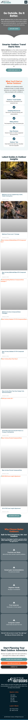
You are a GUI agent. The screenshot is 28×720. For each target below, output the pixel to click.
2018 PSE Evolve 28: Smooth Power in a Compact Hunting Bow (12, 431)
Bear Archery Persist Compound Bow (12, 470)
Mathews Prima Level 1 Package (10, 234)
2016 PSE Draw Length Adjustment (11, 508)
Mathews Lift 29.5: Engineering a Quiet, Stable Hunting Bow (12, 195)
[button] (25, 2)
